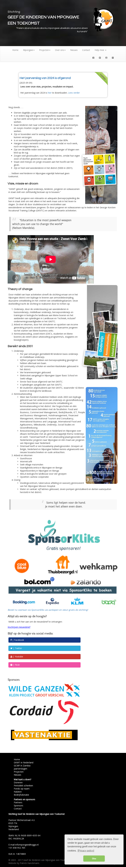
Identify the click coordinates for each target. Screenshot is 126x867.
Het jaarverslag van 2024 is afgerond (45, 78)
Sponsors (18, 805)
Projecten (44, 50)
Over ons (59, 50)
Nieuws (74, 50)
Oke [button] (94, 858)
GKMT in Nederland (23, 762)
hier (49, 92)
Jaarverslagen (20, 768)
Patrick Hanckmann (29, 863)
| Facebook (18, 639)
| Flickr (16, 664)
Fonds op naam (22, 788)
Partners (18, 802)
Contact (86, 50)
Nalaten (18, 791)
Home (15, 50)
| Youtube (17, 656)
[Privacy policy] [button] (86, 850)
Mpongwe (28, 50)
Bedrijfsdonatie (21, 794)
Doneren (18, 782)
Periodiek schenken (23, 785)
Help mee (100, 50)
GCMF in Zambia (22, 765)
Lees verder (74, 92)
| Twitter (17, 648)
